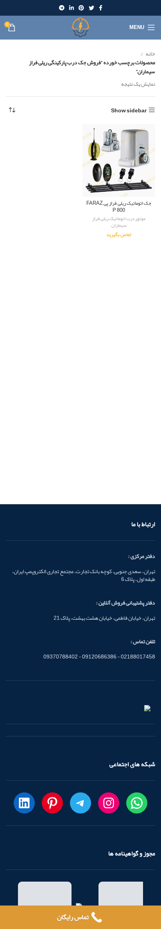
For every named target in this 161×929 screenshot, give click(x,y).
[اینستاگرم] (108, 803)
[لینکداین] (24, 803)
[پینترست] (52, 803)
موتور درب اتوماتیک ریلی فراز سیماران (118, 222)
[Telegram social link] (62, 8)
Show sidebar (129, 110)
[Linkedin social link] (71, 8)
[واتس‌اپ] (136, 803)
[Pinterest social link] (81, 8)
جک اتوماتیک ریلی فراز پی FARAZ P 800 (118, 206)
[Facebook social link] (101, 8)
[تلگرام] (80, 803)
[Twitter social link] (91, 8)
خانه (150, 53)
